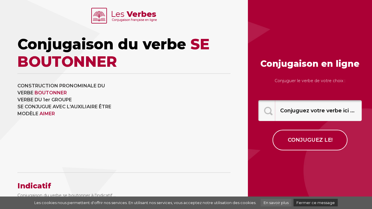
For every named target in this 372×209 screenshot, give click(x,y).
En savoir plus (276, 202)
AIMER (47, 113)
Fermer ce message (315, 202)
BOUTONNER (51, 93)
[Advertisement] (179, 123)
